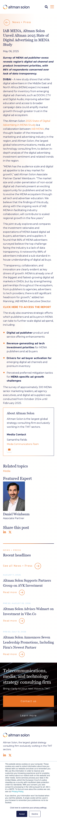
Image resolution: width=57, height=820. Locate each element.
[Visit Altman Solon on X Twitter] (10, 755)
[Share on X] (10, 532)
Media (6, 471)
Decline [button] (35, 814)
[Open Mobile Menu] (52, 7)
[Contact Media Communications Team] (9, 449)
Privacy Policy (17, 791)
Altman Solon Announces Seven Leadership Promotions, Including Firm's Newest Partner (28, 642)
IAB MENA (37, 128)
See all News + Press (18, 565)
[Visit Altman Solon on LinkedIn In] (4, 755)
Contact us (28, 701)
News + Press (21, 22)
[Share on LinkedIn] (4, 532)
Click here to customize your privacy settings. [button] (28, 807)
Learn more (28, 715)
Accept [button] (22, 814)
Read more (10, 592)
